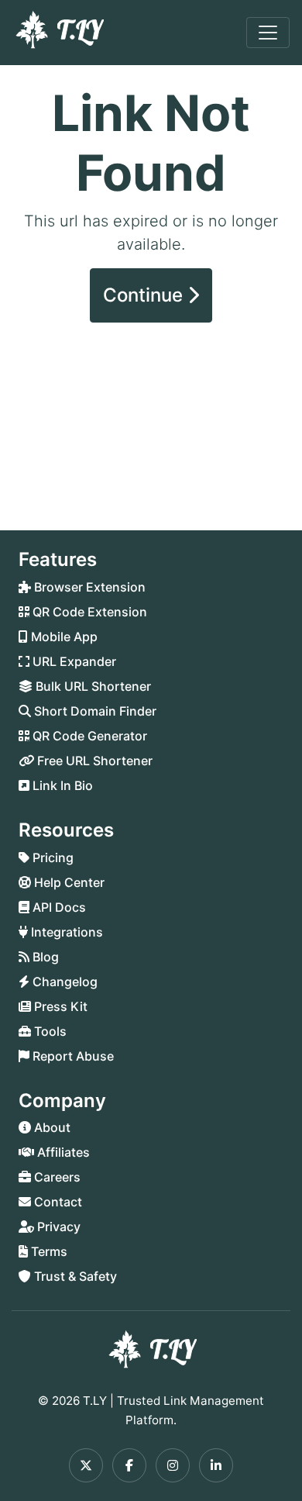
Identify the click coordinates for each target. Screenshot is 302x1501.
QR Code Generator (88, 736)
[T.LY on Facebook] (129, 1465)
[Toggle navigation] (268, 32)
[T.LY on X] (86, 1465)
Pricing (51, 857)
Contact (56, 1201)
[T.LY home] (58, 32)
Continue (145, 295)
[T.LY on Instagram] (173, 1465)
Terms (47, 1251)
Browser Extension (88, 587)
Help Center (68, 882)
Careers (56, 1177)
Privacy (57, 1226)
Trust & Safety (74, 1276)
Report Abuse (71, 1056)
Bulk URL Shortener (92, 686)
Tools (49, 1031)
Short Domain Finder (93, 711)
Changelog (63, 981)
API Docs (57, 907)
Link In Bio (61, 785)
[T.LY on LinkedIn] (216, 1465)
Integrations (65, 932)
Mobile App (63, 636)
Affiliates (62, 1152)
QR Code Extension (88, 611)
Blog (44, 956)
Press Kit (59, 1006)
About (50, 1127)
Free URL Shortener (93, 760)
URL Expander (72, 661)
